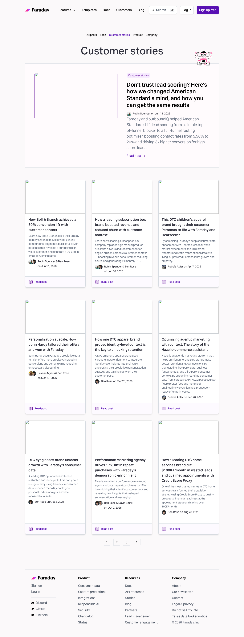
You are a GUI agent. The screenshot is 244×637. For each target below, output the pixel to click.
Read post (41, 281)
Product (138, 35)
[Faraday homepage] (37, 10)
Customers (124, 10)
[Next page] (136, 542)
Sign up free (207, 10)
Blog (141, 10)
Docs (106, 10)
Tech (103, 35)
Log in (186, 10)
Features (65, 10)
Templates (89, 10)
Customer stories (119, 35)
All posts (92, 35)
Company (151, 35)
